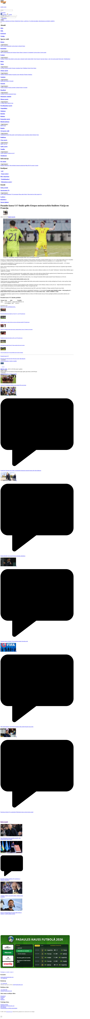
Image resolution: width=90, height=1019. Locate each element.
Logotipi (36, 165)
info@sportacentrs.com (18, 984)
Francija (38, 58)
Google (10, 14)
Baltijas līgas (3, 81)
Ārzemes (13, 68)
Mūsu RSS (27, 165)
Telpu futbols (11, 58)
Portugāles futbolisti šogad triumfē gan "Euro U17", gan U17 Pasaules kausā (13, 313)
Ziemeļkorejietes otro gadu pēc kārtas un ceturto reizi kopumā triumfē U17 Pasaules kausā (15, 322)
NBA (13, 21)
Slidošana (30, 74)
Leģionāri (20, 46)
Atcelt (2, 370)
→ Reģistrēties (4, 18)
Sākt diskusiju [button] (22, 358)
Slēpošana (22, 74)
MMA (2, 144)
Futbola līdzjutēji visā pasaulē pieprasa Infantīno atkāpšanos (13, 555)
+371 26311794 (4, 989)
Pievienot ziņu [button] (3, 358)
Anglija (25, 58)
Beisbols (34, 134)
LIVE (2, 194)
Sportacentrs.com (9, 1011)
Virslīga (6, 58)
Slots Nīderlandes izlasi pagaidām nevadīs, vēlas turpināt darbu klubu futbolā (11, 839)
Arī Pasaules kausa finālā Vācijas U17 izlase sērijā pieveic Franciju (13, 345)
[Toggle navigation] (1, 22)
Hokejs (25, 194)
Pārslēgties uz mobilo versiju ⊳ (7, 972)
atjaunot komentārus (5, 361)
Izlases (23, 46)
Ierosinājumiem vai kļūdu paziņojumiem (9, 1008)
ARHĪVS (53, 21)
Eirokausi (14, 52)
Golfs (16, 134)
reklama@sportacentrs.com (6, 990)
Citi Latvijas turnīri (54, 58)
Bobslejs (6, 74)
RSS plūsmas (3, 1007)
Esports (7, 134)
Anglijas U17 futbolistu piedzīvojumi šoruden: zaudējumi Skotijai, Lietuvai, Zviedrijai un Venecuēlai (16, 329)
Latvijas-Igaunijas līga (7, 52)
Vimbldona (25, 68)
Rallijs (3, 103)
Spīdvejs (9, 103)
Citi (6, 144)
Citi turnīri (11, 81)
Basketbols (9, 194)
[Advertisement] (12, 924)
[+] (2, 366)
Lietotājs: (2, 15)
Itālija (32, 58)
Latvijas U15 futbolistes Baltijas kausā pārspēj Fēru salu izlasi (13, 385)
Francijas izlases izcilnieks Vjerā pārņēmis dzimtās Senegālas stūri (14, 641)
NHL (22, 21)
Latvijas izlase (17, 58)
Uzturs (2, 153)
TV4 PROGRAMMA (33, 21)
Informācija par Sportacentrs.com (7, 1005)
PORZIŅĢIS (17, 21)
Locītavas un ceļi (10, 153)
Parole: (2, 17)
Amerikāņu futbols (28, 134)
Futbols (4, 194)
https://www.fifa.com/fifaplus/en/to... (8, 306)
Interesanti (4, 822)
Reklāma (2, 165)
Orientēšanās (3, 134)
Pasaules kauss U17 (5, 356)
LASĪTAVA (26, 21)
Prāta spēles (11, 134)
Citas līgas (42, 58)
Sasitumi (5, 153)
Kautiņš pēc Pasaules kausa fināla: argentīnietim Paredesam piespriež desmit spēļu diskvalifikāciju (21, 470)
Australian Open (19, 68)
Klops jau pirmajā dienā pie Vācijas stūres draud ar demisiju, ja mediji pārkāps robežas (11, 913)
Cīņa (4, 144)
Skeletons (3, 74)
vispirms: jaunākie (13, 361)
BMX (2, 125)
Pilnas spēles (21, 194)
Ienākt (2, 19)
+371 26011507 (4, 978)
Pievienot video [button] (16, 358)
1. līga (49, 58)
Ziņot (6, 370)
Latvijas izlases (14, 46)
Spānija (29, 58)
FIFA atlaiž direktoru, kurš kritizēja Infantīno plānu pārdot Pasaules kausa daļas (17, 726)
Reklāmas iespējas (4, 1004)
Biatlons (10, 74)
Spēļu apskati (37, 194)
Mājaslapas (6, 165)
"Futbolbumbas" (67, 58)
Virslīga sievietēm (11, 87)
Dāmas (21, 52)
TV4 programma (14, 194)
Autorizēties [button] (3, 12)
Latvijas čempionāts (7, 46)
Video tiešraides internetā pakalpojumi (17, 165)
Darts (38, 134)
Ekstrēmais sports (20, 134)
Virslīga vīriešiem (4, 87)
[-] (3, 366)
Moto (6, 103)
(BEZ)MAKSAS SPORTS (44, 21)
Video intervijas (30, 194)
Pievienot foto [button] (10, 358)
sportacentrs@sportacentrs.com (7, 977)
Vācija (35, 58)
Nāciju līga (61, 58)
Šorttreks (26, 74)
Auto (12, 103)
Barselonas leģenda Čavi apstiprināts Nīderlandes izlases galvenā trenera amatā (17, 812)
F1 (1, 103)
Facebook (4, 14)
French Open (30, 68)
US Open (2, 68)
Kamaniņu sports (15, 74)
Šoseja (4, 125)
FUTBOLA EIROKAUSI (6, 21)
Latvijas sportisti (8, 68)
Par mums (32, 165)
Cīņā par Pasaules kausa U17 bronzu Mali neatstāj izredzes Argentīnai (12, 352)
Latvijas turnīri (43, 52)
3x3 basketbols (30, 52)
